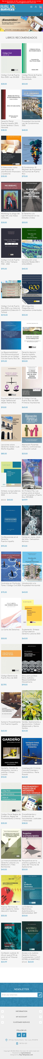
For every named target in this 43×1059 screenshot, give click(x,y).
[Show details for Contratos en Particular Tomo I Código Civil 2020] (11, 566)
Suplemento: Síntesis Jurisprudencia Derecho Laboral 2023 (31, 632)
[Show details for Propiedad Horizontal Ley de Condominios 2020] (32, 104)
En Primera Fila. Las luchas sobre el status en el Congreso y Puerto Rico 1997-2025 (32, 494)
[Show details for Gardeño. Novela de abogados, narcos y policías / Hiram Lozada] (11, 751)
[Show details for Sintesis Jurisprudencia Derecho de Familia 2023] (11, 474)
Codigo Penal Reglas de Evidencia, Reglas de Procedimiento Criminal (11, 817)
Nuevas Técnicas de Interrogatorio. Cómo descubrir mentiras (10, 909)
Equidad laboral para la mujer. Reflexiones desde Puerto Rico (11, 401)
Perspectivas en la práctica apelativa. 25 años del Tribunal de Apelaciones (31, 864)
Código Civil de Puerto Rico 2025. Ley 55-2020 (10, 76)
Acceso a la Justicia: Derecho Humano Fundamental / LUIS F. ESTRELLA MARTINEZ (31, 956)
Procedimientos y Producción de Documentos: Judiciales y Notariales (31, 817)
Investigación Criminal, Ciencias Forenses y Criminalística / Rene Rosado (31, 771)
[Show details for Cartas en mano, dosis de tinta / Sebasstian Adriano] (32, 520)
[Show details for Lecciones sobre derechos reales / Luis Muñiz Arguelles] (11, 428)
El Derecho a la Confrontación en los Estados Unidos (30, 216)
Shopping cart (40, 7)
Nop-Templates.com (26, 1055)
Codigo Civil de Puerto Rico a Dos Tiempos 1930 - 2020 (10, 262)
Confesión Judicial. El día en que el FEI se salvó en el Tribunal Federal (10, 956)
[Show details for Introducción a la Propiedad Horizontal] (32, 566)
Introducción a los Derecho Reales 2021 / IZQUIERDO (31, 262)
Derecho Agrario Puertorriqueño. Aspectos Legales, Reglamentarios (29, 355)
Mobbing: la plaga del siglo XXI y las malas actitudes (10, 216)
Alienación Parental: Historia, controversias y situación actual (31, 447)
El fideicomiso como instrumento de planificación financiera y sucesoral (10, 171)
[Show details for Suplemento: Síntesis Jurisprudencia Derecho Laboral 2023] (32, 613)
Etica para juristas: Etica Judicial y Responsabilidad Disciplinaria (29, 679)
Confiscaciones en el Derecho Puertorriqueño (9, 539)
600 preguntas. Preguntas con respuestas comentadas (32, 308)
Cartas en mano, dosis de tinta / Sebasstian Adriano (31, 539)
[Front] (11, 104)
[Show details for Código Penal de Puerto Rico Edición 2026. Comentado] (32, 58)
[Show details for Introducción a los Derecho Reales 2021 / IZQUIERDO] (32, 243)
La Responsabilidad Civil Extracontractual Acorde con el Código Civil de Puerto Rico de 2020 (10, 356)
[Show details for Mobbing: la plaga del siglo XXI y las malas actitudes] (11, 197)
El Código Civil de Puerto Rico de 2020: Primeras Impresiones (31, 401)
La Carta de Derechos (10, 630)
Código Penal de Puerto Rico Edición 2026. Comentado (32, 77)
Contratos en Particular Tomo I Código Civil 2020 (11, 584)
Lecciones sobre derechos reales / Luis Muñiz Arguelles (10, 447)
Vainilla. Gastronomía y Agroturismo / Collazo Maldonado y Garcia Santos (31, 725)
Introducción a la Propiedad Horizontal (31, 584)
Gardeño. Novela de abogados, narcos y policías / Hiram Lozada (9, 771)
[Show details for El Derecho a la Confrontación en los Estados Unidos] (32, 197)
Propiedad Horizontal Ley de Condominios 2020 (31, 123)
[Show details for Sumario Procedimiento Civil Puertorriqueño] (11, 705)
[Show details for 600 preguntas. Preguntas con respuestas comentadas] (32, 289)
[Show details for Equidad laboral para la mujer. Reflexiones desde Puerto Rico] (11, 382)
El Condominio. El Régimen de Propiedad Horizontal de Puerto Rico (31, 171)
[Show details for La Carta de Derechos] (11, 613)
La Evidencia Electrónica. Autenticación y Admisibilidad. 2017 (29, 910)
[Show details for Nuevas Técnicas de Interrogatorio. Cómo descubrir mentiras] (11, 890)
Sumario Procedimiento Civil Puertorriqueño (11, 723)
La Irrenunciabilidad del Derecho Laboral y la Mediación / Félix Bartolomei (11, 864)
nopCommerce (26, 1053)
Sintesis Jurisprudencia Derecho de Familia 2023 (10, 493)
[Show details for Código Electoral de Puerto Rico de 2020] (11, 659)
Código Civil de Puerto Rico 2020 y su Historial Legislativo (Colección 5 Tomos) (10, 309)
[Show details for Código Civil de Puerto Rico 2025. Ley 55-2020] (11, 58)
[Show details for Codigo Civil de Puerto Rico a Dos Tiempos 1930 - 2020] (11, 243)
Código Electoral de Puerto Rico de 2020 (9, 677)
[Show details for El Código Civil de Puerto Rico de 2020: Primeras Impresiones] (32, 382)
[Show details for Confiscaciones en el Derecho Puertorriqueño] (11, 520)
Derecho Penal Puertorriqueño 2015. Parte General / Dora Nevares (10, 124)
